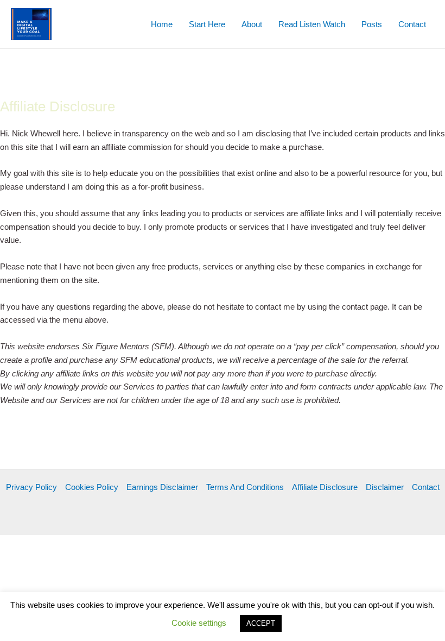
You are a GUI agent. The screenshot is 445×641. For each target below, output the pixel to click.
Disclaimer (385, 487)
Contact (412, 24)
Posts (371, 24)
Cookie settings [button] (198, 622)
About (251, 24)
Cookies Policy (91, 487)
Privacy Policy (31, 487)
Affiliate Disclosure (325, 487)
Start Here (207, 24)
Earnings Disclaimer (162, 487)
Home (162, 24)
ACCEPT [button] (260, 623)
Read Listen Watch (311, 24)
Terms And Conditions (245, 487)
